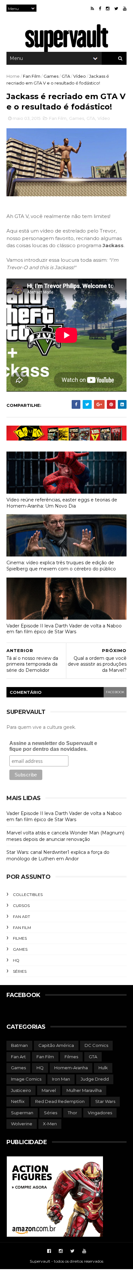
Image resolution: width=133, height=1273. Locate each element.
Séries (19, 971)
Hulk (103, 1067)
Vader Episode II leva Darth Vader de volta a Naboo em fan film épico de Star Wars (64, 629)
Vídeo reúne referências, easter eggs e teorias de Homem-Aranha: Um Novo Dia (61, 503)
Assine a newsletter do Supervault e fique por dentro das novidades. (53, 746)
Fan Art (21, 916)
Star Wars (105, 1101)
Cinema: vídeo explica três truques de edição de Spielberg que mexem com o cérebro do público (61, 566)
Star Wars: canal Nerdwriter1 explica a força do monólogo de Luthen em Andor (57, 855)
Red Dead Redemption (60, 1101)
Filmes (20, 938)
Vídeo (79, 76)
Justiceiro (21, 1090)
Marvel (49, 1090)
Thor (72, 1112)
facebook (115, 692)
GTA (66, 76)
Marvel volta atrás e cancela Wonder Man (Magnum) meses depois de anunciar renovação (65, 836)
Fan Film (31, 76)
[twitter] (116, 8)
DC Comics (96, 1045)
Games (51, 76)
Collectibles (28, 894)
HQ (16, 960)
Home (13, 76)
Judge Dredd (95, 1079)
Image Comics (26, 1079)
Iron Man (61, 1079)
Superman (22, 1112)
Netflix (18, 1101)
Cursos (21, 905)
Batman (19, 1045)
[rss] (92, 8)
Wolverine (21, 1123)
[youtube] (125, 8)
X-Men (50, 1123)
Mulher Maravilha (84, 1090)
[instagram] (107, 8)
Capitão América (56, 1045)
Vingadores (100, 1112)
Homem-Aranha (71, 1067)
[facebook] (100, 8)
